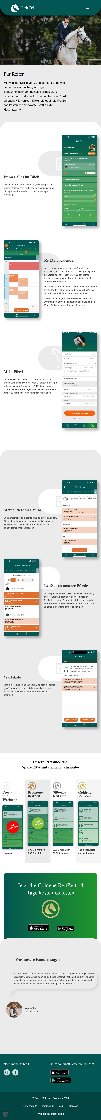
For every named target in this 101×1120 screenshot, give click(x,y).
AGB (61, 1106)
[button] (87, 7)
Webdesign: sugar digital (50, 1113)
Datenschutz (30, 1106)
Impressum (48, 1106)
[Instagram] (7, 1072)
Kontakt (73, 1106)
